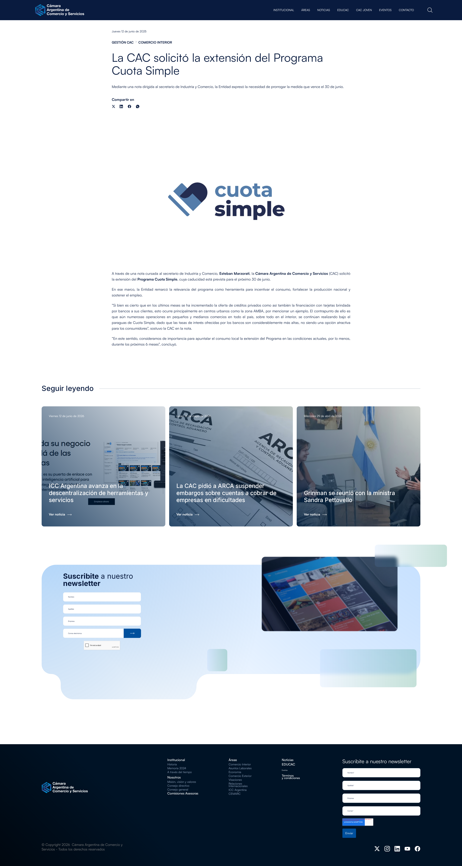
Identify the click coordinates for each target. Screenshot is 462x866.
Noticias (287, 760)
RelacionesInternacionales (238, 784)
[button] (283, 10)
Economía (235, 772)
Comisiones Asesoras (182, 793)
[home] (60, 10)
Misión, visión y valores (181, 782)
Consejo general (177, 789)
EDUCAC (288, 764)
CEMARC (235, 793)
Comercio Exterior (240, 776)
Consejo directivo (178, 785)
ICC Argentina (238, 790)
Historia (172, 764)
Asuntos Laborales (240, 768)
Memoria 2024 (176, 768)
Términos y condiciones (291, 776)
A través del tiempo (179, 772)
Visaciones (235, 779)
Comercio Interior (240, 764)
